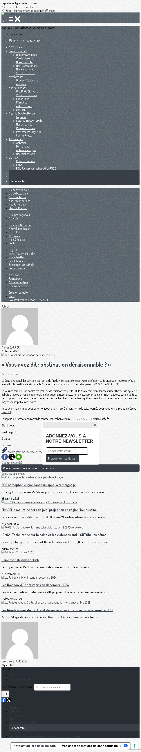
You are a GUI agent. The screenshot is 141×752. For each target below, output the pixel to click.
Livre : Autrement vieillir (29, 121)
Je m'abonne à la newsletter (17, 687)
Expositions (22, 99)
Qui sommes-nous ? (27, 55)
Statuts (13, 675)
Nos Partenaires (25, 69)
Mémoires (21, 102)
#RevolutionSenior (26, 95)
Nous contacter (24, 62)
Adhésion (21, 143)
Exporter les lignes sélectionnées (19, 3)
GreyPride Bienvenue (27, 91)
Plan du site (15, 707)
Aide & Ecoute (24, 106)
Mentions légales (18, 715)
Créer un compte (25, 161)
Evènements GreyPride (28, 132)
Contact (20, 110)
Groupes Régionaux (27, 80)
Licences (13, 711)
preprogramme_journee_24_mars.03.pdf (30, 452)
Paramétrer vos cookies (22, 722)
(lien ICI (6, 412)
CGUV (12, 718)
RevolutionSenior (25, 128)
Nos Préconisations (26, 66)
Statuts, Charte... (25, 73)
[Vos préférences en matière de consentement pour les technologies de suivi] (134, 745)
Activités (21, 84)
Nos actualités (24, 124)
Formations (22, 146)
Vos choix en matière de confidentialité (90, 746)
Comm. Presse (24, 135)
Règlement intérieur (20, 679)
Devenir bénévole (25, 154)
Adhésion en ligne (26, 150)
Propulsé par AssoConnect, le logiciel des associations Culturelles (44, 736)
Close (95, 425)
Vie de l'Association (26, 58)
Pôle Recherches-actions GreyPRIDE (36, 168)
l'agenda (21, 117)
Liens (19, 165)
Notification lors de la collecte (34, 746)
